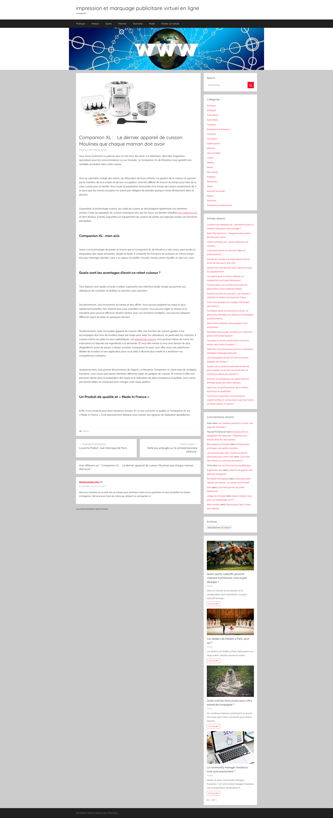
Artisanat (211, 110)
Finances (211, 134)
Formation (212, 139)
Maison (95, 23)
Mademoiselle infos (89, 482)
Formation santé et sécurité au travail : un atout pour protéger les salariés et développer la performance (230, 314)
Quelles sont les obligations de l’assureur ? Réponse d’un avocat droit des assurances (227, 435)
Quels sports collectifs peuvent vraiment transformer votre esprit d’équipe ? (227, 578)
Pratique (80, 23)
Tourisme (137, 23)
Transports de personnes (219, 205)
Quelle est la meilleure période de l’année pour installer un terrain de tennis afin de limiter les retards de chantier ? (228, 370)
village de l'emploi (216, 496)
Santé (108, 23)
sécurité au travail (216, 191)
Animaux (211, 105)
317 (213, 800)
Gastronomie (213, 143)
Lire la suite (213, 604)
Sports (210, 195)
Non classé (212, 172)
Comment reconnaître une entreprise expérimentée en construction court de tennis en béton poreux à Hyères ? (230, 400)
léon (209, 487)
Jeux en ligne (213, 153)
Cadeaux (211, 124)
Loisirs (210, 157)
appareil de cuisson (145, 339)
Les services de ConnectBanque (234, 465)
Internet (122, 23)
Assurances (212, 115)
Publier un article (170, 23)
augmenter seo (214, 470)
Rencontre (212, 181)
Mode (152, 23)
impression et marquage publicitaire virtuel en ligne (137, 8)
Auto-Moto (212, 120)
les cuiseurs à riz (188, 212)
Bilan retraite (213, 504)
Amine (104, 150)
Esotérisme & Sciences (218, 129)
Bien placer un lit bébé (218, 444)
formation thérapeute (218, 478)
